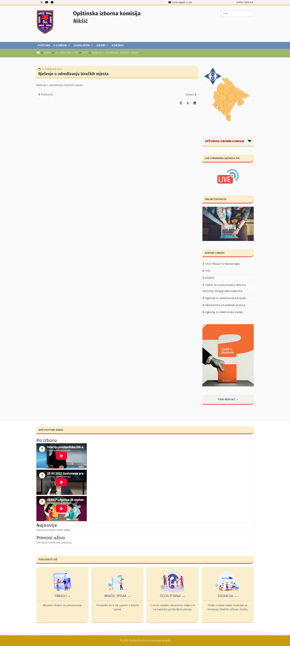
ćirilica (240, 2)
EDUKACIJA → (227, 596)
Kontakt (118, 45)
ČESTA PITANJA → (172, 596)
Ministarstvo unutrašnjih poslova (225, 305)
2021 (85, 52)
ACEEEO (209, 278)
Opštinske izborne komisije (224, 141)
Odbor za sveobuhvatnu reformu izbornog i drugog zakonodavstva (224, 288)
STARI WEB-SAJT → (228, 399)
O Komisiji (60, 45)
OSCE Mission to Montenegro (222, 263)
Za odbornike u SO (66, 52)
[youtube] (46, 2)
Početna (44, 45)
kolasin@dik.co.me (182, 2)
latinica (248, 2)
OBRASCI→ (62, 596)
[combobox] (237, 13)
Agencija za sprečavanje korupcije (225, 298)
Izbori (100, 45)
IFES (207, 270)
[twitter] (41, 2)
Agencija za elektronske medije (224, 312)
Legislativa (82, 45)
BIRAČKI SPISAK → (117, 596)
